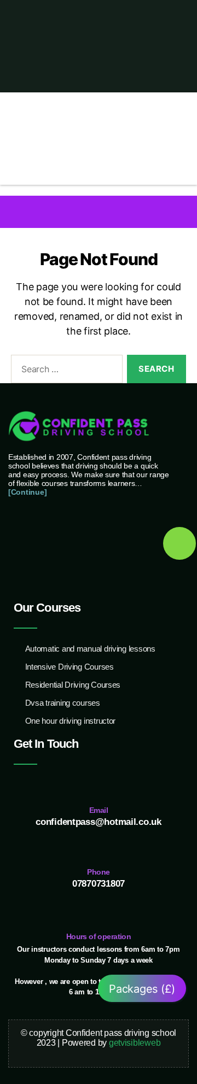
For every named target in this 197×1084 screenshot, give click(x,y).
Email (98, 810)
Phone (98, 872)
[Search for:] (65, 371)
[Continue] (27, 492)
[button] (99, 211)
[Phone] (99, 847)
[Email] (99, 785)
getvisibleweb (135, 1042)
